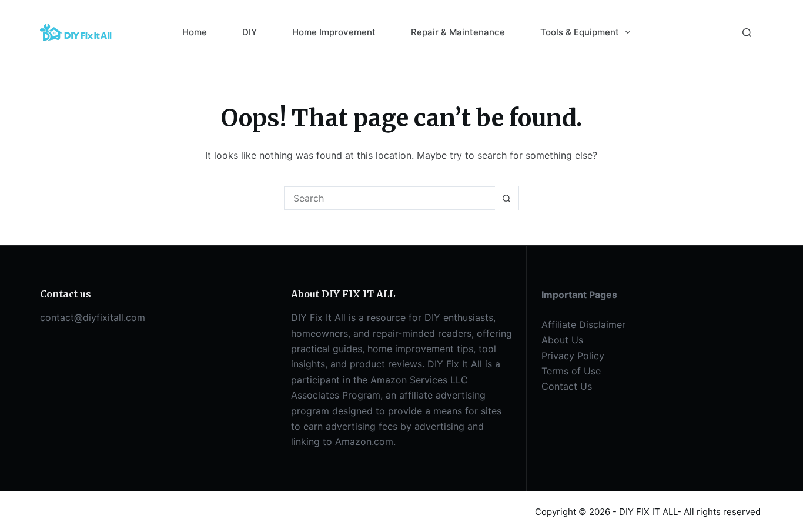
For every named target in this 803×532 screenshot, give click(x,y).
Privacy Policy (572, 356)
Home (194, 32)
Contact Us (566, 386)
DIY (249, 32)
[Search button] (506, 198)
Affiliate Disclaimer (583, 324)
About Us (562, 340)
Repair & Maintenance (458, 32)
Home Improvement (334, 32)
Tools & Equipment (579, 32)
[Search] (746, 32)
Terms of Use (571, 371)
